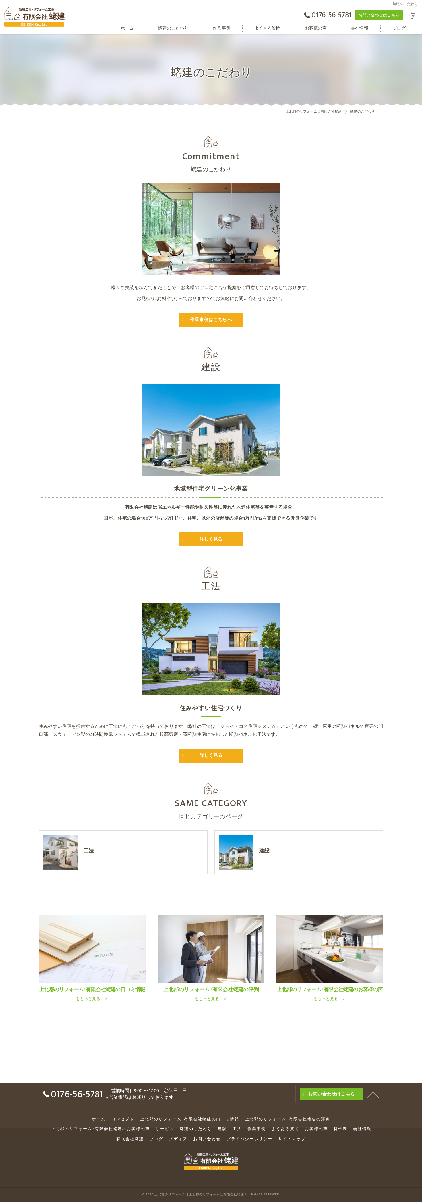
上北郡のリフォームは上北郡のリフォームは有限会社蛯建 (199, 1194)
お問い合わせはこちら (379, 15)
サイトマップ (292, 1139)
